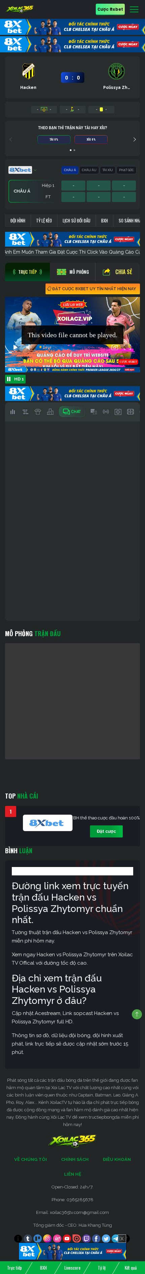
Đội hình (17, 220)
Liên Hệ (72, 1174)
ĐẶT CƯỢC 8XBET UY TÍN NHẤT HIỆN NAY (94, 289)
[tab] (27, 272)
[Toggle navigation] (134, 9)
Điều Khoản (117, 1159)
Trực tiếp (14, 1267)
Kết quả (131, 1267)
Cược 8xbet (110, 9)
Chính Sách (75, 1159)
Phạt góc (126, 170)
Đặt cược (106, 831)
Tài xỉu (108, 170)
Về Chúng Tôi (30, 1159)
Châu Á (70, 170)
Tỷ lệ (102, 1267)
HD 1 (19, 378)
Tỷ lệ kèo (44, 220)
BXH (104, 220)
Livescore (72, 1267)
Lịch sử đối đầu (76, 220)
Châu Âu (89, 170)
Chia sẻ (123, 272)
